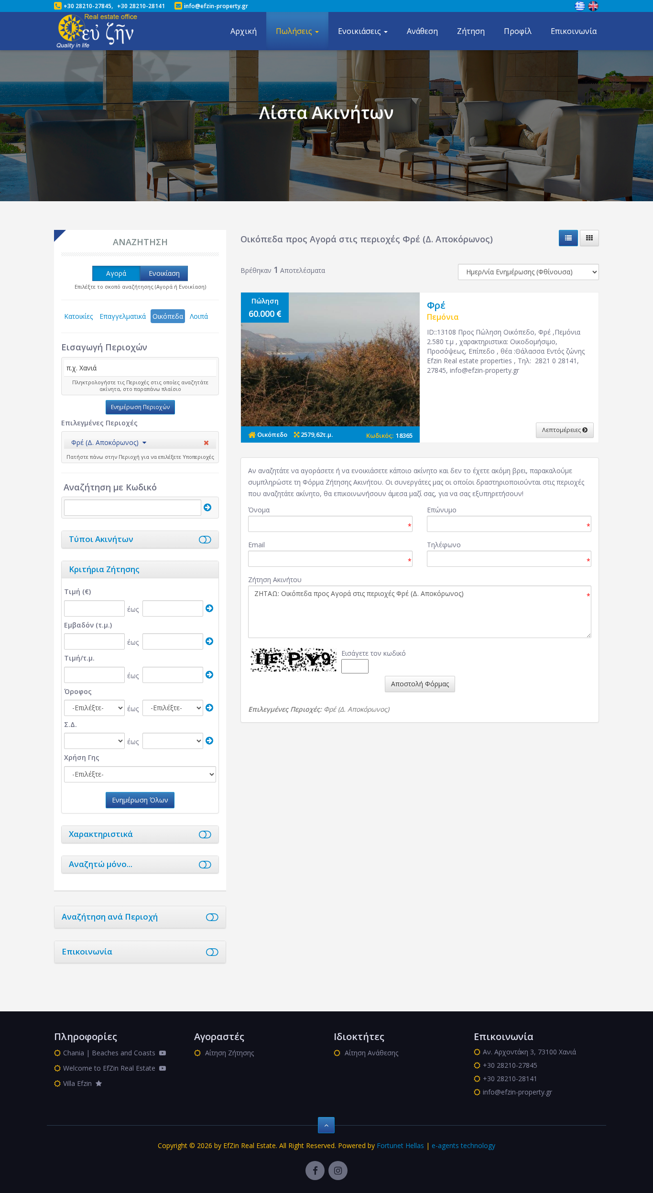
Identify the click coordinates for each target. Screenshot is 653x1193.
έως (133, 609)
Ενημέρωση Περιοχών (140, 407)
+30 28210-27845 (87, 6)
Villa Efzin (79, 1083)
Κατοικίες (78, 316)
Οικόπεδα (167, 316)
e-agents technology (463, 1145)
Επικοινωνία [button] (87, 951)
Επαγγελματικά (122, 316)
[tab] (140, 443)
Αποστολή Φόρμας (420, 683)
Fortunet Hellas (400, 1145)
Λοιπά (199, 316)
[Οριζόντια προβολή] (568, 238)
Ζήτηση (471, 31)
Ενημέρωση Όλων (140, 799)
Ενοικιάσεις (360, 31)
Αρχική (243, 31)
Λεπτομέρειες (562, 430)
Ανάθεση (422, 31)
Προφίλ (518, 31)
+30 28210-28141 (141, 6)
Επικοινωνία (574, 31)
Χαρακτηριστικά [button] (101, 833)
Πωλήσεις (295, 31)
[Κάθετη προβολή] (589, 238)
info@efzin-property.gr (216, 6)
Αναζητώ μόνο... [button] (100, 863)
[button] (108, 442)
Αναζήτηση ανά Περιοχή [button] (110, 916)
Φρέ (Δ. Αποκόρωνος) (105, 442)
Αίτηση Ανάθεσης (370, 1052)
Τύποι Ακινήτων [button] (101, 538)
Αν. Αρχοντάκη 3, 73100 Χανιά (529, 1051)
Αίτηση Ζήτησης (228, 1052)
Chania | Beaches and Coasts (111, 1052)
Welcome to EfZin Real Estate (111, 1068)
